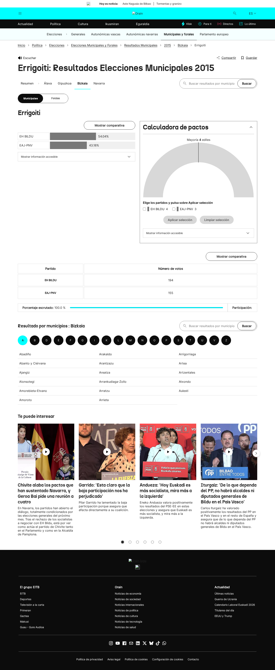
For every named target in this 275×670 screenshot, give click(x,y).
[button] (198, 128)
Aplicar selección (180, 220)
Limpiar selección (216, 220)
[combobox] (212, 83)
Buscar (247, 83)
